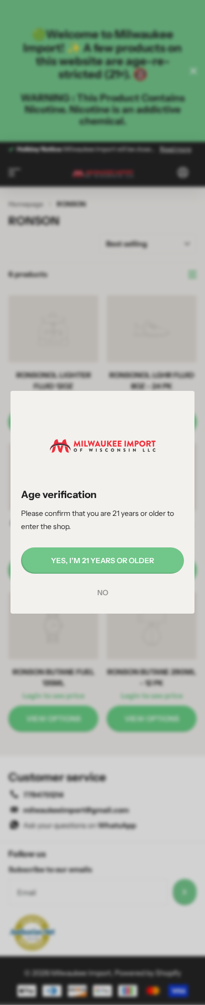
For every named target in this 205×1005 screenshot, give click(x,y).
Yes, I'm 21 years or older (102, 560)
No (102, 593)
